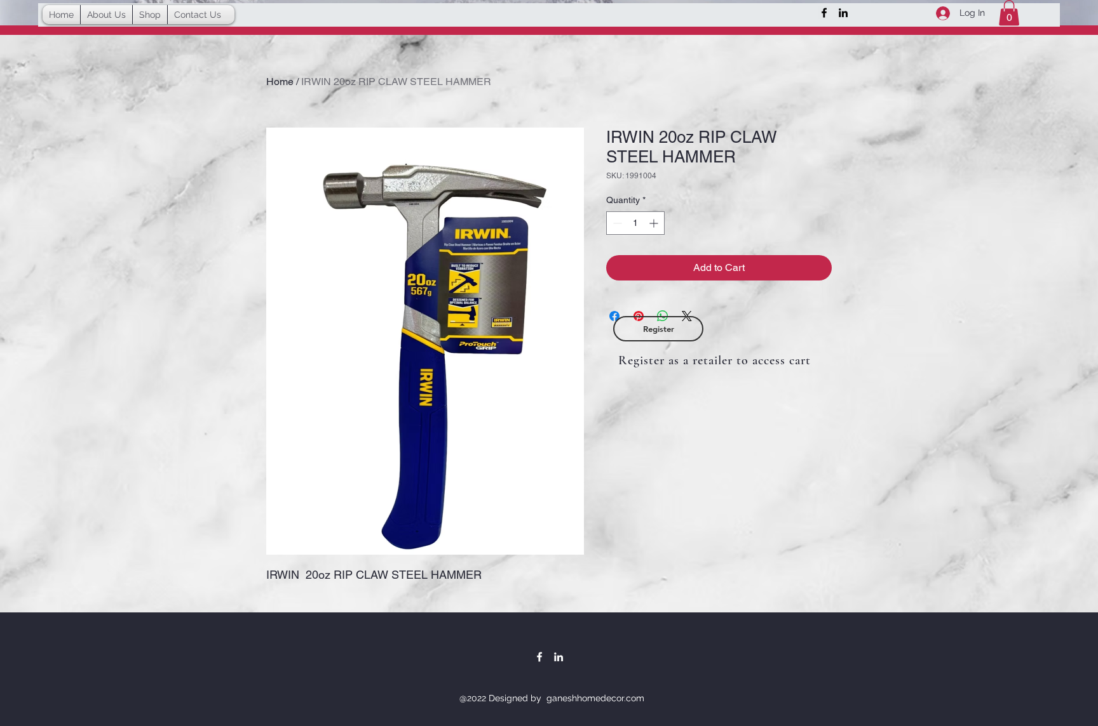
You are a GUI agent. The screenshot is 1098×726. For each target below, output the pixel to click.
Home (280, 82)
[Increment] (655, 223)
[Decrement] (616, 223)
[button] (1009, 13)
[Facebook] (824, 12)
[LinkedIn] (843, 12)
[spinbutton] (635, 223)
